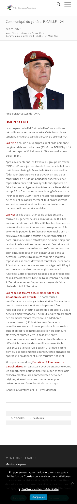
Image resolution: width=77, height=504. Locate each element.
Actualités (37, 32)
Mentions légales (16, 464)
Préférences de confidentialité (40, 489)
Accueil (25, 32)
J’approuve (38, 497)
